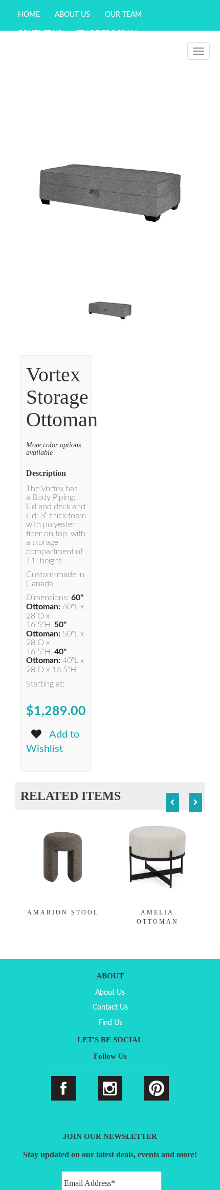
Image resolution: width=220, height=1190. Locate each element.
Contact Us (110, 1007)
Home (29, 14)
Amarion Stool (63, 912)
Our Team (123, 14)
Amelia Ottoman (158, 917)
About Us (72, 14)
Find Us (110, 1022)
